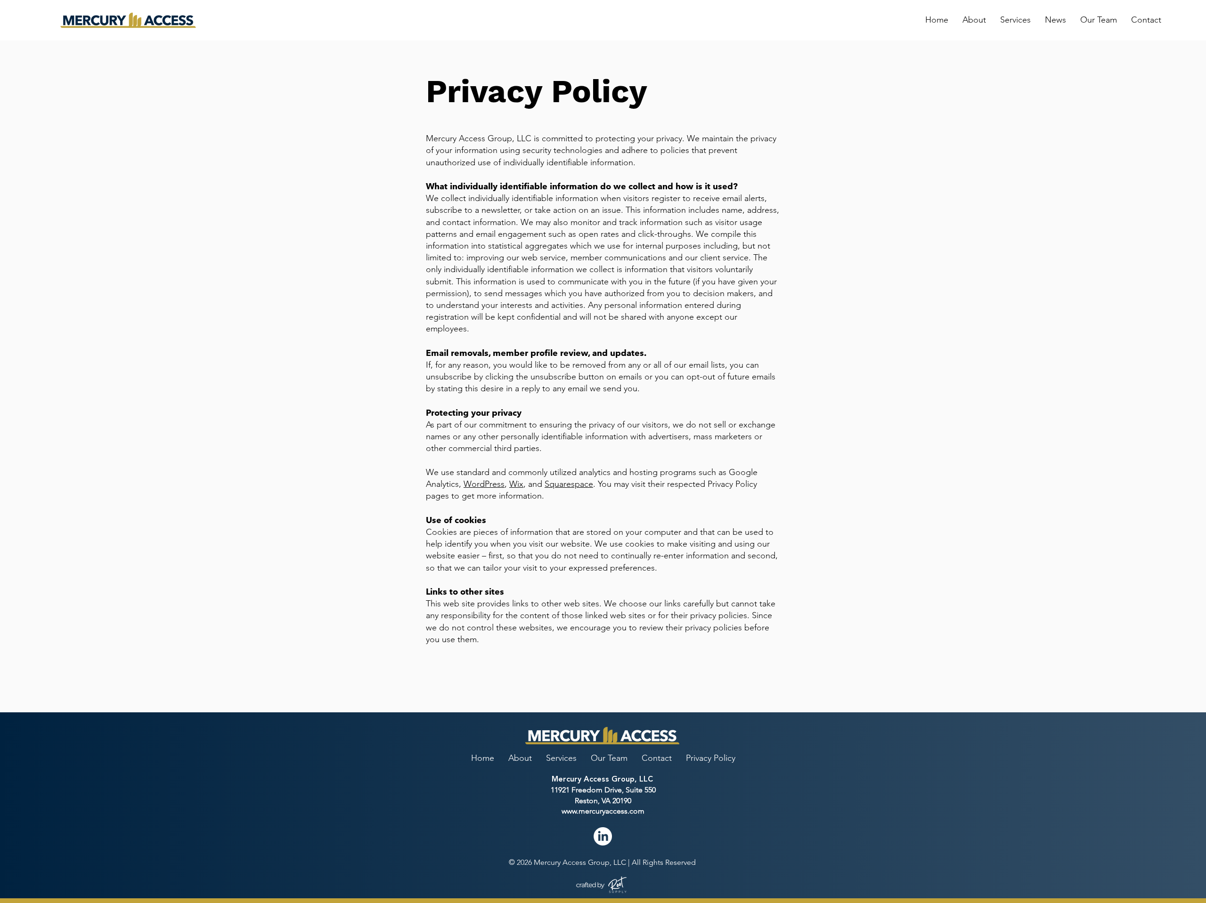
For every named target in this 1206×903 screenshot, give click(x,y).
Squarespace (569, 484)
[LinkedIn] (603, 836)
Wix (516, 484)
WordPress (484, 484)
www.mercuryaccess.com (603, 810)
